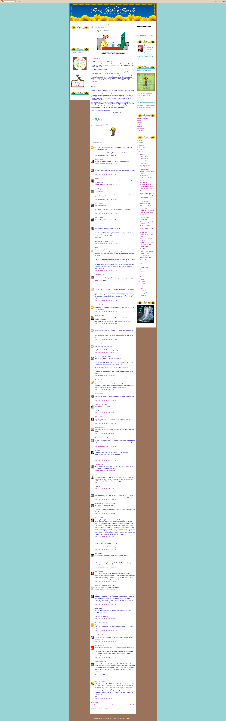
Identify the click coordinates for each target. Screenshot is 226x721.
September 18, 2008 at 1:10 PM (105, 375)
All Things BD (98, 427)
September (143, 163)
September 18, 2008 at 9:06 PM (105, 590)
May (142, 286)
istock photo (140, 130)
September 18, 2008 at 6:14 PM (105, 488)
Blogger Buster (78, 52)
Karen (96, 226)
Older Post (132, 705)
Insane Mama (98, 274)
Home (113, 705)
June (142, 283)
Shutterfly (139, 126)
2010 (140, 149)
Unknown (97, 145)
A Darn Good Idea (144, 169)
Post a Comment (95, 702)
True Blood (143, 259)
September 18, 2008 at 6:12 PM (105, 471)
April (142, 288)
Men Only (142, 276)
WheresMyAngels (99, 661)
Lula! (96, 287)
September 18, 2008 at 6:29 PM (105, 499)
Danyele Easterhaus (100, 305)
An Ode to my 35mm (145, 182)
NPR (138, 124)
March (142, 290)
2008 (140, 154)
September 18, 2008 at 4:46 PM (105, 446)
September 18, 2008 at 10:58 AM (106, 199)
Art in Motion (143, 219)
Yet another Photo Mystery (147, 212)
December (143, 156)
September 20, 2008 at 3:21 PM (105, 698)
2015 (140, 140)
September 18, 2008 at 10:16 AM (106, 164)
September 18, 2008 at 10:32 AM (106, 185)
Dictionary (139, 122)
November (143, 158)
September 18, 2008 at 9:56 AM (105, 155)
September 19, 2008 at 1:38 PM (105, 641)
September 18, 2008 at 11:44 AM (106, 300)
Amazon (139, 120)
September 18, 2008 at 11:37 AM (106, 270)
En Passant (143, 180)
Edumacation (143, 274)
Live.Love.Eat (98, 416)
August (143, 279)
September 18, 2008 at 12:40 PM (106, 352)
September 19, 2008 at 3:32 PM (105, 657)
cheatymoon (98, 393)
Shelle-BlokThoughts (100, 437)
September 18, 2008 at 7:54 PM (105, 537)
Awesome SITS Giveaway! (147, 251)
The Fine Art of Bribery (146, 226)
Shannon (97, 553)
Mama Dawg (98, 189)
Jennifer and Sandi (99, 404)
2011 (140, 147)
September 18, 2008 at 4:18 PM (105, 433)
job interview (99, 125)
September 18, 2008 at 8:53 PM (105, 581)
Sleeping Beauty (144, 175)
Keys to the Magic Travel (101, 356)
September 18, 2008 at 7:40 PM (105, 513)
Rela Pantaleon (98, 645)
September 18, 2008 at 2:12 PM (105, 389)
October (143, 161)
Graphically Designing (119, 718)
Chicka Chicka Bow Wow (146, 177)
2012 (140, 145)
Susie (96, 168)
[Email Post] (106, 124)
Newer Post (93, 705)
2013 (140, 142)
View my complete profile (144, 61)
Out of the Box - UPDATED (147, 188)
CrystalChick (98, 315)
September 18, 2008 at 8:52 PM (105, 549)
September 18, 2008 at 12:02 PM (106, 323)
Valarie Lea (97, 634)
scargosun (97, 159)
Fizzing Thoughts (144, 201)
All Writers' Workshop (142, 118)
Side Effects (143, 191)
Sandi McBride (98, 681)
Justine (96, 475)
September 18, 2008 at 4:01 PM (105, 423)
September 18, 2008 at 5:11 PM (105, 460)
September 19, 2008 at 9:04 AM (105, 618)
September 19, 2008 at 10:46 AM (106, 630)
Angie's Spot (98, 571)
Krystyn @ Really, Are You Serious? (104, 503)
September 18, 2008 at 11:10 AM (106, 213)
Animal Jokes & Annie (145, 248)
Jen (95, 492)
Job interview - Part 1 (145, 205)
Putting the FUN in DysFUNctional (103, 585)
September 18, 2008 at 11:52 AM (106, 311)
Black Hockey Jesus (145, 215)
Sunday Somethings (145, 217)
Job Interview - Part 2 (98, 27)
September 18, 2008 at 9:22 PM (105, 604)
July (142, 281)
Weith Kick (97, 517)
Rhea (147, 45)
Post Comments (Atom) (104, 708)
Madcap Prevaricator (145, 257)
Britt (96, 247)
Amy (96, 178)
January (143, 295)
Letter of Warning (144, 246)
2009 (140, 152)
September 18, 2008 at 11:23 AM (106, 243)
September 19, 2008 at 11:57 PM (106, 677)
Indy (96, 594)
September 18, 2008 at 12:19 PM (106, 339)
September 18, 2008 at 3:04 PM (105, 412)
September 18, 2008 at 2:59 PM (105, 400)
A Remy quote (143, 208)
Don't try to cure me (145, 232)
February (143, 293)
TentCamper (98, 203)
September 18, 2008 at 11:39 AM (106, 283)
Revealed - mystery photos (147, 210)
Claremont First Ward (100, 622)
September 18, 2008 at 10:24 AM (106, 174)
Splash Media (140, 128)
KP (95, 450)
